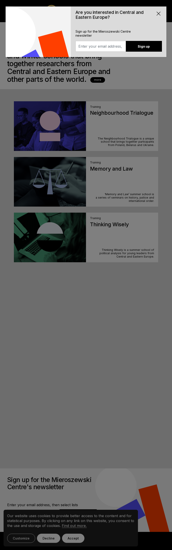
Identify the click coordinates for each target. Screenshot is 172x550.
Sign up (144, 46)
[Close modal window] (158, 13)
